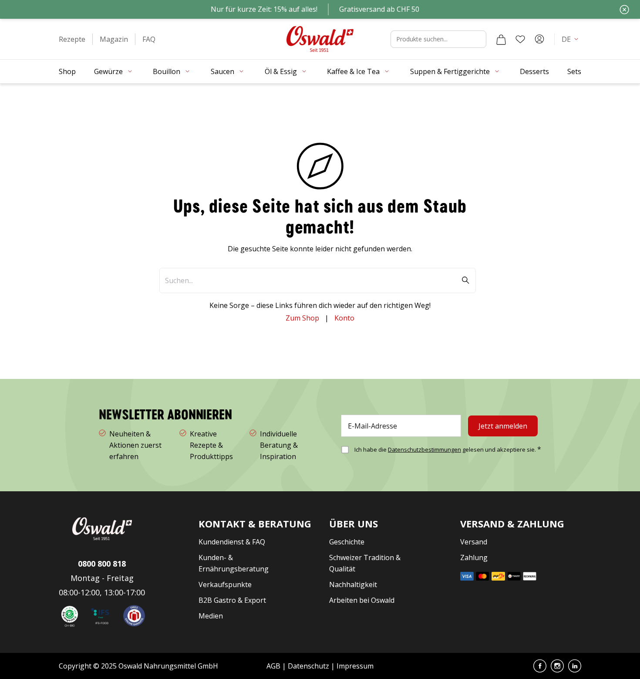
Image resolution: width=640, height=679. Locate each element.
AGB (274, 666)
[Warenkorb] (501, 39)
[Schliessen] (624, 9)
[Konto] (539, 39)
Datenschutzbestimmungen (424, 449)
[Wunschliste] (520, 39)
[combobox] (438, 39)
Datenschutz (308, 666)
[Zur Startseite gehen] (320, 39)
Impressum (355, 666)
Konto (344, 318)
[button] (72, 39)
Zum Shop (302, 318)
